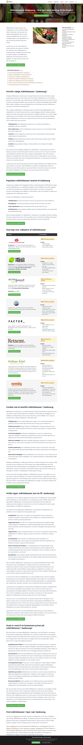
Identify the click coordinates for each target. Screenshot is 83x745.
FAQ (66, 2)
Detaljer (53, 740)
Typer (62, 2)
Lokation (71, 2)
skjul (21, 70)
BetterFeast (11, 285)
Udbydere (56, 2)
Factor (9, 326)
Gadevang (16, 716)
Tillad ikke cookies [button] (46, 742)
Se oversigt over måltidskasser (41, 15)
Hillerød (8, 728)
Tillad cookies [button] (36, 742)
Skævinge (40, 728)
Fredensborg (14, 728)
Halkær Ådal (11, 366)
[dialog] (41, 740)
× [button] (81, 736)
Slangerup (27, 728)
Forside (50, 2)
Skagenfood (11, 307)
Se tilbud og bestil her (14, 251)
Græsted (32, 728)
